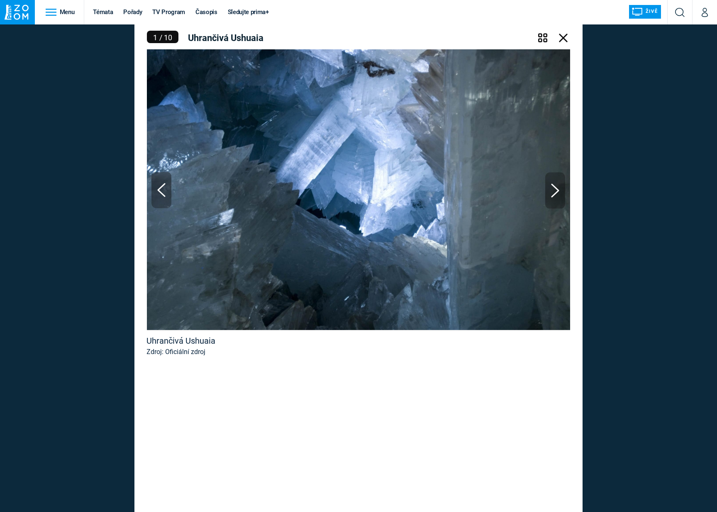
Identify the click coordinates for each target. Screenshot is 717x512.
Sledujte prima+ (248, 12)
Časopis (206, 12)
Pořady (132, 12)
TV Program (168, 12)
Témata (103, 12)
